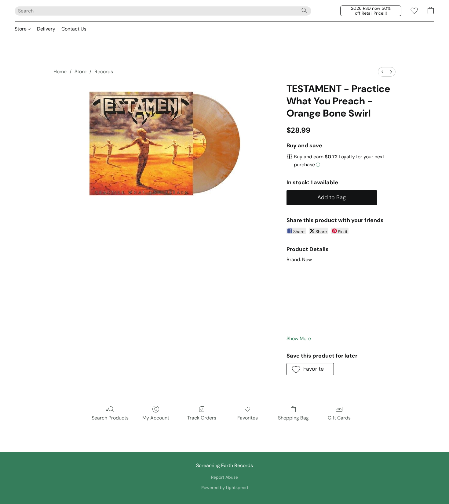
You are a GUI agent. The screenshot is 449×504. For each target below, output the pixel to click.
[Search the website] (304, 10)
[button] (370, 10)
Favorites (247, 418)
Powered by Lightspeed (224, 487)
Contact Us (73, 29)
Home (60, 71)
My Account (155, 418)
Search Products (110, 418)
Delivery (46, 29)
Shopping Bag (293, 418)
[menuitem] (382, 71)
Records (103, 71)
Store (21, 29)
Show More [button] (299, 338)
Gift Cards (339, 418)
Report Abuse (224, 477)
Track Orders (201, 418)
